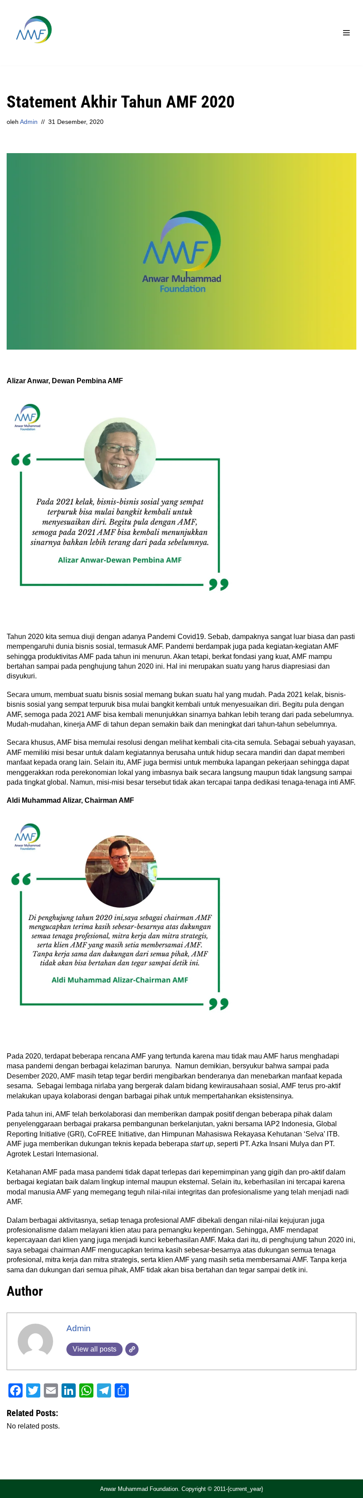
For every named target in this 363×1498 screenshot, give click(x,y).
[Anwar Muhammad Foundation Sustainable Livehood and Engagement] (33, 32)
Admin (29, 121)
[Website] (132, 1349)
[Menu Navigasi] (346, 33)
